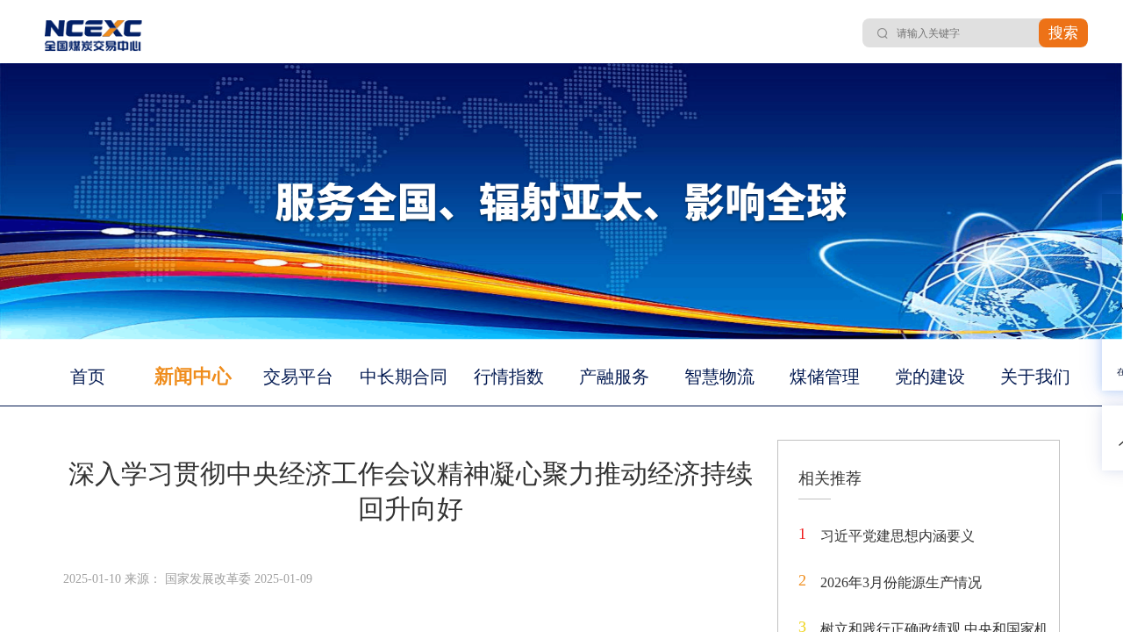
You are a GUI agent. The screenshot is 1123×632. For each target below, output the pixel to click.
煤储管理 (825, 376)
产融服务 (614, 376)
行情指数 (509, 376)
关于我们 (1035, 376)
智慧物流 (719, 376)
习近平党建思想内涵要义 (897, 535)
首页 (87, 376)
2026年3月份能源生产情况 (901, 582)
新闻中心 (193, 376)
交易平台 (298, 376)
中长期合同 (403, 376)
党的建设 (930, 376)
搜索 (1063, 33)
